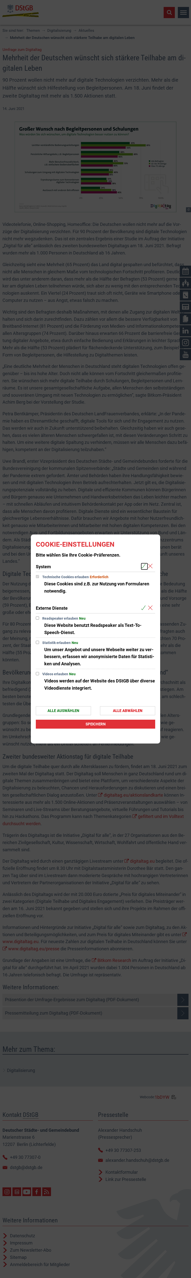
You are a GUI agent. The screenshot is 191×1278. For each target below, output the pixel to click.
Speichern (96, 724)
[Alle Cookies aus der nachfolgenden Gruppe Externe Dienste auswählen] (144, 608)
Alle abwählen (128, 711)
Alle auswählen (63, 711)
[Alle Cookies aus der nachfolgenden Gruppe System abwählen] (151, 566)
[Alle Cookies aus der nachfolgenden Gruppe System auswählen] (144, 566)
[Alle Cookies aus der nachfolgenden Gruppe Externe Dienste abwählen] (151, 608)
